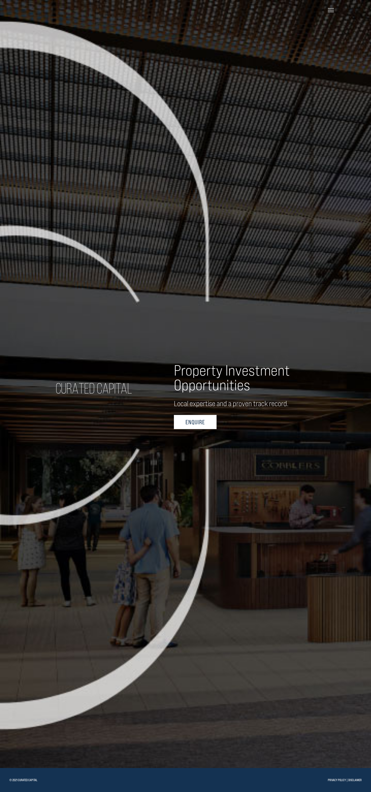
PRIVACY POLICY (337, 780)
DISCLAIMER (355, 780)
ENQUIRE (195, 422)
